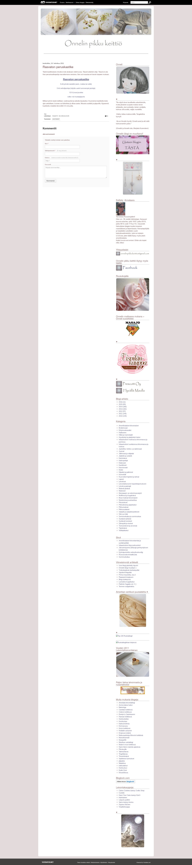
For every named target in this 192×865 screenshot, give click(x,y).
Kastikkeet (56, 119)
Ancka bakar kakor (126, 705)
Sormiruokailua (124, 557)
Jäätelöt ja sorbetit (125, 456)
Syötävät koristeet (125, 521)
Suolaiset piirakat (125, 519)
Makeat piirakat (124, 488)
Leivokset (122, 481)
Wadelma (122, 763)
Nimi (46, 144)
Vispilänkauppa (124, 807)
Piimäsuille (123, 749)
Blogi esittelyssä (125, 579)
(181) (123, 409)
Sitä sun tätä (123, 514)
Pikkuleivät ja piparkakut (127, 505)
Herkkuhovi (123, 768)
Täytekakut (123, 528)
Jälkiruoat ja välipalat (126, 453)
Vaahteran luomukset (126, 759)
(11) (122, 402)
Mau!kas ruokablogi (126, 742)
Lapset (121, 479)
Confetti (121, 793)
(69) (122, 404)
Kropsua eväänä (125, 733)
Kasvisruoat (123, 467)
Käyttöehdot (103, 862)
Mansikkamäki (124, 738)
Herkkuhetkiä (123, 719)
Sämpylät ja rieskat (126, 523)
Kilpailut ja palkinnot (126, 472)
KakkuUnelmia (124, 724)
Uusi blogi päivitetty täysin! (128, 565)
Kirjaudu (125, 2)
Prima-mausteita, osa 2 (127, 575)
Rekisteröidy (89, 2)
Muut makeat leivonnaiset (128, 498)
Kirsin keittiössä (124, 728)
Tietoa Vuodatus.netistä (83, 862)
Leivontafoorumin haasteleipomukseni (132, 484)
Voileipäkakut (123, 530)
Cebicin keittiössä (125, 712)
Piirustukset (123, 502)
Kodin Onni (123, 770)
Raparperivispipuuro (126, 577)
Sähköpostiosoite (56, 151)
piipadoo (122, 761)
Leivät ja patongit (125, 486)
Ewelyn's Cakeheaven (127, 714)
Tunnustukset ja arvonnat (128, 526)
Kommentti (48, 164)
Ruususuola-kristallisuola (128, 555)
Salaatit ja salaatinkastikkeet (129, 512)
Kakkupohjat (123, 460)
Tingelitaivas (123, 754)
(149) (122, 414)
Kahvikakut (123, 458)
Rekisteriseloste (95, 862)
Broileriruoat (123, 428)
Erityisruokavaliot (125, 430)
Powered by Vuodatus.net (143, 862)
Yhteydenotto (111, 862)
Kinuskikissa (123, 772)
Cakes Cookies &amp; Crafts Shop (131, 790)
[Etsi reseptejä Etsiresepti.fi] (126, 642)
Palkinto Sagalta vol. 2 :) (127, 584)
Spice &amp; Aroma (126, 802)
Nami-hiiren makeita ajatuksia (129, 747)
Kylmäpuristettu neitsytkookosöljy (131, 552)
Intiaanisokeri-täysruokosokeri (130, 545)
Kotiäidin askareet (125, 731)
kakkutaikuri (123, 765)
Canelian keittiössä (125, 710)
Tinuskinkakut (124, 756)
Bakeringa (122, 707)
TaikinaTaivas (123, 752)
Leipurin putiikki (124, 800)
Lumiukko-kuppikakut (126, 582)
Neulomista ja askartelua (128, 500)
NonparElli (122, 740)
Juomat (121, 451)
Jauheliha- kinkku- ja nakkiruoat (130, 449)
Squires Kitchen (124, 804)
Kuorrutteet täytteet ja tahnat (129, 477)
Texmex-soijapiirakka (126, 586)
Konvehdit (122, 474)
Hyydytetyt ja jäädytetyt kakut (129, 437)
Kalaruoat (122, 463)
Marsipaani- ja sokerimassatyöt (130, 493)
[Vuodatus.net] (48, 862)
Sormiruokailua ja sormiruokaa (130, 516)
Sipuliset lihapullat (125, 572)
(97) (122, 411)
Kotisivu (61, 157)
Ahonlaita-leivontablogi (127, 703)
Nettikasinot (69, 2)
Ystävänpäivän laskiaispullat (129, 570)
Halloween (122, 432)
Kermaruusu (123, 726)
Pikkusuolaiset (124, 509)
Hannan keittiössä (125, 717)
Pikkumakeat (123, 507)
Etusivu (62, 2)
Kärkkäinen (123, 797)
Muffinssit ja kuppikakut (127, 495)
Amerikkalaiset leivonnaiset (129, 426)
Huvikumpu (123, 721)
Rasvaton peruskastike (58, 66)
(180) (123, 407)
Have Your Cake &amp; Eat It (129, 795)
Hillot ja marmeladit (126, 435)
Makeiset (122, 491)
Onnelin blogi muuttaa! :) (127, 568)
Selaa (80, 2)
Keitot (121, 470)
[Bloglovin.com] (125, 781)
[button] (74, 2)
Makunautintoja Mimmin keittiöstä (131, 735)
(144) (123, 416)
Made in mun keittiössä (127, 745)
